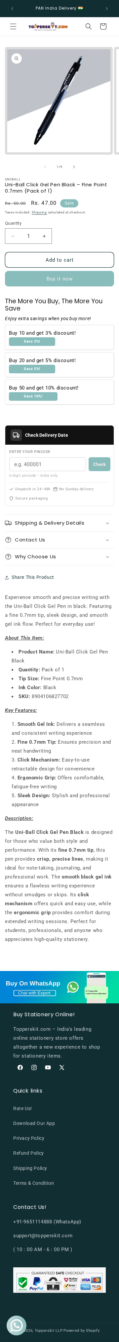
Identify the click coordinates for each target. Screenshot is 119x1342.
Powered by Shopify (81, 1330)
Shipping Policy (30, 1168)
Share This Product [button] (33, 577)
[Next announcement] (106, 8)
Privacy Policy (28, 1138)
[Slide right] (74, 167)
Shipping (39, 212)
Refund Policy (28, 1153)
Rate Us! (22, 1108)
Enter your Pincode (30, 452)
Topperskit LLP (49, 1330)
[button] (13, 26)
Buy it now (60, 279)
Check (99, 464)
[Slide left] (45, 167)
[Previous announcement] (12, 8)
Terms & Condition (33, 1183)
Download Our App (34, 1123)
